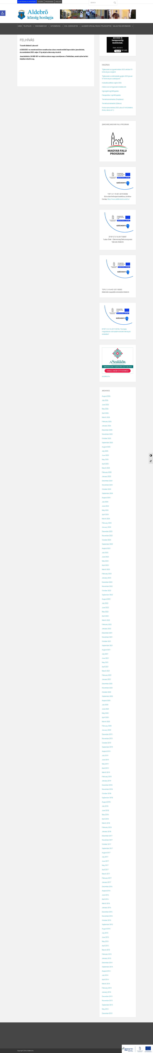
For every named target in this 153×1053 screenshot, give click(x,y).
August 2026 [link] (106, 396)
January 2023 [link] (106, 578)
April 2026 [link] (105, 413)
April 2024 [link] (105, 514)
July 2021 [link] (105, 654)
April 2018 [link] (105, 819)
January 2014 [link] (106, 992)
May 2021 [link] (105, 662)
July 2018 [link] (105, 806)
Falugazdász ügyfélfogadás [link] (111, 95)
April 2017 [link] (105, 869)
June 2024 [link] (105, 506)
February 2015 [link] (106, 954)
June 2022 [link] (105, 607)
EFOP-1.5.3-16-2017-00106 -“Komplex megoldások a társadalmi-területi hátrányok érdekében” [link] (116, 331)
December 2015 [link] (107, 912)
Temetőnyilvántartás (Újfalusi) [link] (112, 103)
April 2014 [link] (105, 979)
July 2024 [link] (105, 502)
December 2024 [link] (107, 481)
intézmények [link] (55, 26)
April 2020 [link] (105, 717)
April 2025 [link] (105, 464)
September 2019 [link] (107, 747)
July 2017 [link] (105, 857)
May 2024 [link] (105, 510)
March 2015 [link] (106, 950)
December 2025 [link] (107, 430)
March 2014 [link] (106, 984)
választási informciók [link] (122, 26)
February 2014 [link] (106, 988)
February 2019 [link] (106, 776)
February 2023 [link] (106, 574)
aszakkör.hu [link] (106, 376)
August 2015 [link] (106, 929)
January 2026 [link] (106, 426)
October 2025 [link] (106, 438)
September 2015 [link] (107, 924)
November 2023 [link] (107, 535)
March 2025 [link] (106, 468)
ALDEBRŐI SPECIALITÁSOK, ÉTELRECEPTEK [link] (96, 26)
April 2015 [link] (105, 946)
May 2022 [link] (105, 612)
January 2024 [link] (106, 527)
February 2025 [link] (106, 472)
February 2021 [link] (106, 675)
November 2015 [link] (107, 916)
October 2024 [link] (106, 489)
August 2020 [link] (106, 700)
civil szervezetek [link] (71, 26)
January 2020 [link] (106, 730)
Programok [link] (49, 1)
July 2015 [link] (105, 933)
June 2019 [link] (105, 760)
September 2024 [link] (107, 493)
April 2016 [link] (105, 899)
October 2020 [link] (106, 692)
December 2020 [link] (107, 683)
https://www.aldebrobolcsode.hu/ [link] (118, 199)
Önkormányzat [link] (41, 26)
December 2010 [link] (107, 1013)
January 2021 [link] (106, 679)
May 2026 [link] (105, 409)
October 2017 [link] (106, 844)
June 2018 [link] (105, 810)
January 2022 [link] (106, 628)
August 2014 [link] (106, 971)
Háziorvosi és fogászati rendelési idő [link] (114, 87)
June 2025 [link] (105, 455)
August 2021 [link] (106, 650)
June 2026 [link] (105, 404)
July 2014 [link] (105, 975)
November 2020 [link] (107, 688)
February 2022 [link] (106, 624)
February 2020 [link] (106, 726)
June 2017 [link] (105, 861)
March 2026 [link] (106, 417)
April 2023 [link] (105, 565)
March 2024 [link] (106, 519)
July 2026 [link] (105, 400)
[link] (2, 13)
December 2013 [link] (107, 996)
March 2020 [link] (106, 721)
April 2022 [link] (105, 616)
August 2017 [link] (106, 853)
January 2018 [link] (106, 831)
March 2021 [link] (106, 671)
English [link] (58, 1)
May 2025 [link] (105, 459)
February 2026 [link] (106, 421)
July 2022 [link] (105, 603)
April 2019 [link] (105, 768)
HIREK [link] (20, 26)
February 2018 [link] (106, 827)
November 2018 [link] (107, 789)
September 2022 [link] (107, 595)
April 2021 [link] (105, 667)
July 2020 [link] (105, 705)
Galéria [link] (40, 1)
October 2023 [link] (106, 540)
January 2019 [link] (106, 781)
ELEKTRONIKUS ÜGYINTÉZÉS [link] (27, 1)
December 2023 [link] (107, 531)
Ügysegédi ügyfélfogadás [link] (110, 91)
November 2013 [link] (107, 1000)
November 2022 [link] (107, 586)
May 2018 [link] (105, 814)
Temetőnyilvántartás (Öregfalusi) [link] (112, 99)
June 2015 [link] (105, 937)
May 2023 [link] (105, 561)
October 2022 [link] (106, 590)
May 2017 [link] (105, 865)
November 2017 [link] (107, 840)
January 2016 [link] (106, 907)
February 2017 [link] (106, 878)
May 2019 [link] (105, 764)
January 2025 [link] (106, 476)
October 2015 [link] (106, 920)
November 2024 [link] (107, 485)
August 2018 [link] (106, 802)
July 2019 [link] (105, 755)
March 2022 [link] (106, 620)
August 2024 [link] (106, 497)
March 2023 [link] (106, 569)
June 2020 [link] (105, 709)
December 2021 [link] (107, 633)
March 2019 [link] (106, 772)
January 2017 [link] (106, 882)
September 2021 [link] (107, 645)
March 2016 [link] (106, 903)
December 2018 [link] (107, 785)
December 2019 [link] (107, 734)
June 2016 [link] (105, 895)
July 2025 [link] (105, 451)
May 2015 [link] (105, 941)
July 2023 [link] (105, 552)
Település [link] (27, 26)
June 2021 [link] (105, 658)
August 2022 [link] (106, 599)
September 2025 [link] (107, 442)
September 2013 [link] (107, 1005)
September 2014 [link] (107, 967)
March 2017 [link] (106, 874)
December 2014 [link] (107, 962)
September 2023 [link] (107, 544)
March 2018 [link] (106, 823)
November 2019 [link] (107, 738)
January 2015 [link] (106, 958)
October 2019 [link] (106, 743)
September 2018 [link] (107, 798)
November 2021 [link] (107, 637)
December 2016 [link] (107, 886)
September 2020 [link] (107, 696)
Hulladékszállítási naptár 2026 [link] (112, 83)
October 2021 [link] (106, 641)
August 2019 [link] (106, 751)
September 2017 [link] (107, 848)
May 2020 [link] (105, 713)
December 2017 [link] (107, 836)
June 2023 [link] (105, 557)
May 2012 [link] (105, 1009)
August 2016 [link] (106, 891)
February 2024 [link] (106, 523)
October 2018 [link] (106, 793)
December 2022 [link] (107, 582)
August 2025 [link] (106, 447)
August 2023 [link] (106, 548)
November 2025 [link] (107, 434)
